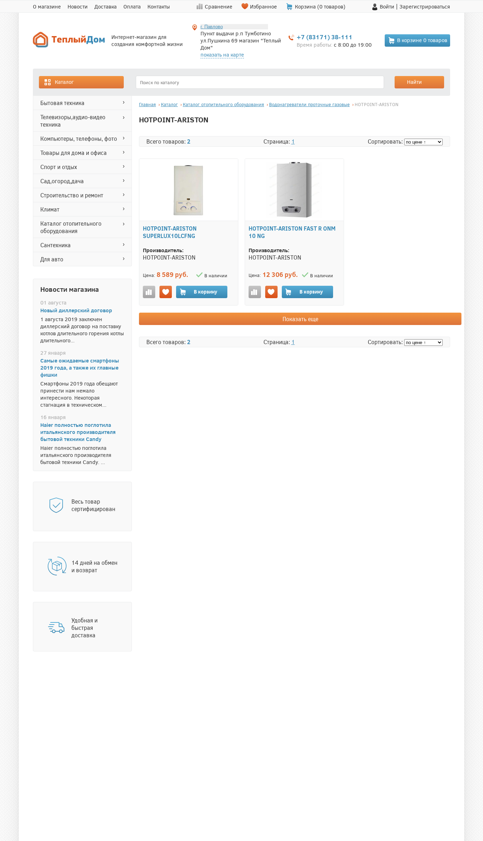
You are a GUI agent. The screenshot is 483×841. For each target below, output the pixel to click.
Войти (387, 6)
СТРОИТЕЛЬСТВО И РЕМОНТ (71, 195)
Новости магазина (69, 289)
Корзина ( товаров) (320, 6)
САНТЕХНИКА (55, 245)
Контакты (158, 6)
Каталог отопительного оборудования (70, 227)
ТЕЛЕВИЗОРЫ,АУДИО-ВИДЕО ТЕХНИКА (72, 120)
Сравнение (218, 6)
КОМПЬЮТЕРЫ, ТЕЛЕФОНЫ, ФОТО (78, 138)
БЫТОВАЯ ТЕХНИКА (62, 102)
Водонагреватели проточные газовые (309, 104)
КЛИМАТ (49, 209)
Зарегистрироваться (425, 6)
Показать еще (300, 319)
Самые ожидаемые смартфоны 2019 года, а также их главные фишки (79, 367)
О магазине (47, 6)
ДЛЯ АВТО (51, 259)
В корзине (422, 40)
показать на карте (222, 54)
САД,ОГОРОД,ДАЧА (62, 181)
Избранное (263, 6)
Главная (147, 104)
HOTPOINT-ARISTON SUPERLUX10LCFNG (170, 232)
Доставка (105, 6)
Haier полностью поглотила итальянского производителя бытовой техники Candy (78, 431)
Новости (78, 6)
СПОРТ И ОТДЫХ (58, 166)
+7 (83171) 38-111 (325, 37)
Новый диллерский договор (76, 310)
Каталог (64, 81)
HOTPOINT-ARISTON (376, 104)
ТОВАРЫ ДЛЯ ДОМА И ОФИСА (73, 152)
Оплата (132, 6)
